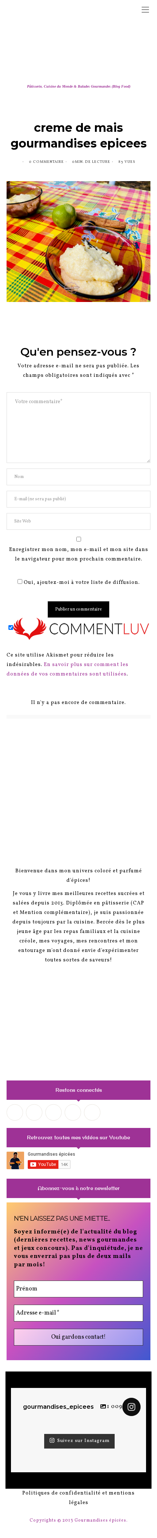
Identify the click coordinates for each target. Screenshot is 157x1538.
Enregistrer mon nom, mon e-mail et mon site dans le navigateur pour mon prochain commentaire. (78, 554)
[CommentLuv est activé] (81, 628)
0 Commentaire (46, 161)
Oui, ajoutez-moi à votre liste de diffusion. (81, 582)
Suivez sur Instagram (83, 1441)
